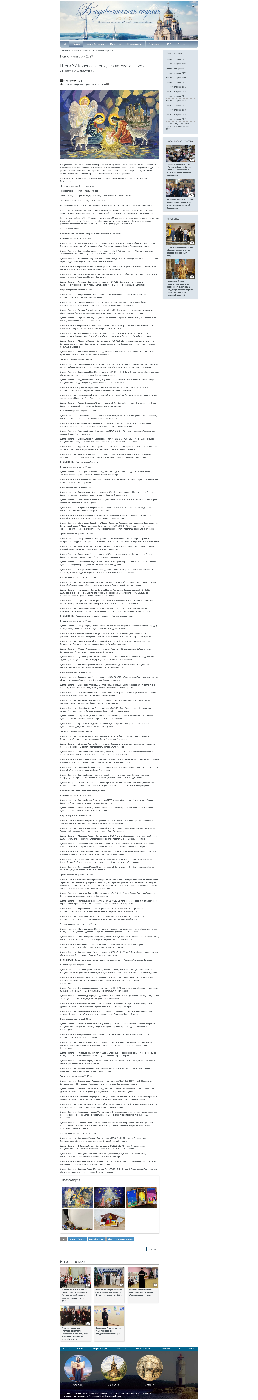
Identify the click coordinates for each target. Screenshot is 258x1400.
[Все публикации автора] (107, 85)
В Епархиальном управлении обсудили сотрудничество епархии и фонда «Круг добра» (180, 251)
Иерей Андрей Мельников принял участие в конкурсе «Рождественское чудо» (141, 1292)
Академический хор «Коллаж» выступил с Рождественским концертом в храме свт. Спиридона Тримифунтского (75, 1334)
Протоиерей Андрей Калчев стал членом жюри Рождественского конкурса (108, 1331)
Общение (182, 44)
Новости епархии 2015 (176, 105)
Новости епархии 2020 (176, 82)
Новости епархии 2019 (176, 87)
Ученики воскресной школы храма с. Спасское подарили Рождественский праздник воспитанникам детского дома (74, 1295)
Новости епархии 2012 (176, 119)
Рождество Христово (77, 1239)
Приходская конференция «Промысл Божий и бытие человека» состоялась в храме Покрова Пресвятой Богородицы (179, 170)
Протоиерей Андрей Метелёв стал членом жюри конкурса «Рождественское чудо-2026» (108, 1292)
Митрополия (115, 44)
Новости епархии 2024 (176, 64)
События (76, 44)
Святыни (78, 1384)
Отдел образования (96, 1239)
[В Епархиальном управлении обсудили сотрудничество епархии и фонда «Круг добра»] (180, 244)
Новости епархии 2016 (176, 101)
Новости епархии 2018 (176, 91)
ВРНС (169, 44)
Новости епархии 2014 (176, 110)
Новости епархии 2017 (176, 96)
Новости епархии (88, 51)
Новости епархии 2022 (176, 73)
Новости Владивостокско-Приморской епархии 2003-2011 (178, 126)
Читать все (152, 1249)
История (149, 1384)
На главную (65, 51)
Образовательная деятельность (120, 1239)
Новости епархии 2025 (176, 59)
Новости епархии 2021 (176, 78)
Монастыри (114, 1384)
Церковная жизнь (134, 44)
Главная (66, 1349)
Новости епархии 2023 (106, 51)
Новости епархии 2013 (176, 114)
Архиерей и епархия (95, 44)
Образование (154, 44)
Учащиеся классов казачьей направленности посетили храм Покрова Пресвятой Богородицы (180, 204)
